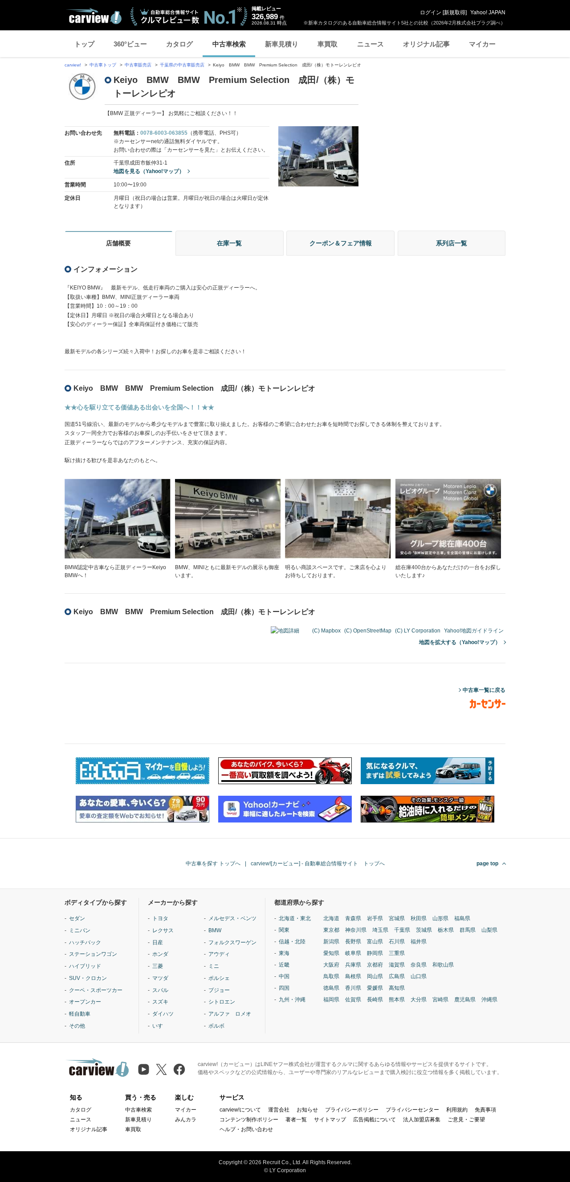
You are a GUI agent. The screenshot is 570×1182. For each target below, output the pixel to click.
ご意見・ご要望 (466, 1119)
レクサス (163, 930)
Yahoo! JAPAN (487, 12)
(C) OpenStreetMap (367, 630)
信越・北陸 (292, 941)
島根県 (353, 976)
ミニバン (79, 930)
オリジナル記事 (426, 44)
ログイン (430, 12)
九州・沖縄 (292, 999)
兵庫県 (353, 965)
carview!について (240, 1110)
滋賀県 (397, 965)
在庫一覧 (229, 243)
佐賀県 (353, 999)
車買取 (328, 44)
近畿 (284, 965)
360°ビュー (130, 44)
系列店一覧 (451, 243)
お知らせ (307, 1110)
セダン (77, 918)
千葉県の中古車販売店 (182, 64)
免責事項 (485, 1110)
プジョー (219, 990)
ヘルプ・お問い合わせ (246, 1129)
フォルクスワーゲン (232, 942)
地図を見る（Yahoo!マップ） (149, 171)
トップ (84, 44)
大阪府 (331, 965)
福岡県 (331, 999)
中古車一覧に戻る (484, 690)
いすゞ (160, 1026)
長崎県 (375, 999)
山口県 (419, 976)
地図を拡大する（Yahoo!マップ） (460, 642)
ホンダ (160, 954)
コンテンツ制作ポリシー (249, 1119)
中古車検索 (229, 44)
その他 (77, 1026)
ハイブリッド (85, 966)
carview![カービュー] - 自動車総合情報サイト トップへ (318, 863)
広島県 (397, 976)
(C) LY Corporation (417, 630)
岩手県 (375, 918)
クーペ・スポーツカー (95, 990)
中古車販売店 (138, 64)
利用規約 (457, 1110)
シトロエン (221, 1002)
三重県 (397, 953)
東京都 (331, 930)
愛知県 (331, 953)
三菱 (157, 966)
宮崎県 (440, 999)
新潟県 (331, 941)
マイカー (482, 44)
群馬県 (468, 930)
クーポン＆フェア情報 (340, 243)
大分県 (419, 999)
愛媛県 (375, 988)
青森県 (353, 918)
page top (487, 863)
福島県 (462, 918)
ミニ (213, 966)
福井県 (419, 941)
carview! (73, 64)
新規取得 (454, 12)
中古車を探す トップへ (213, 863)
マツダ (160, 978)
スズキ (160, 1002)
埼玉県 (380, 930)
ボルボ (216, 1026)
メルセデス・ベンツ (232, 918)
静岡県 (375, 953)
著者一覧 (296, 1119)
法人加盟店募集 (421, 1119)
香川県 (353, 988)
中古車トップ (103, 64)
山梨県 (489, 930)
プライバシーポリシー (352, 1110)
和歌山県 (443, 965)
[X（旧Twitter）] (161, 1069)
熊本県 (397, 999)
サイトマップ (330, 1119)
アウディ (219, 954)
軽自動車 (79, 1014)
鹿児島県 (465, 999)
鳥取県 (331, 976)
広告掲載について (374, 1119)
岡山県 (375, 976)
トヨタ (160, 918)
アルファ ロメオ (229, 1014)
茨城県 (424, 930)
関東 (284, 930)
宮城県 (397, 918)
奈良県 (419, 965)
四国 (284, 988)
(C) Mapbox (326, 630)
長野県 (353, 941)
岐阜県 (353, 953)
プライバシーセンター (412, 1110)
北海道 (331, 918)
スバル (160, 990)
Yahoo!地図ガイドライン (474, 630)
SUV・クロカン (88, 978)
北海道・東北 (295, 918)
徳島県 (331, 988)
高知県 (397, 988)
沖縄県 (489, 999)
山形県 (440, 918)
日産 (157, 942)
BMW (214, 930)
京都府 (375, 965)
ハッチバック (85, 942)
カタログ (179, 44)
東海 (284, 953)
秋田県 (419, 918)
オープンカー (85, 1002)
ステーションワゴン (93, 954)
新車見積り (281, 44)
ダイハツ (163, 1014)
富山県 (375, 941)
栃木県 (446, 930)
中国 (284, 976)
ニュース (370, 44)
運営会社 (278, 1110)
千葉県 (402, 930)
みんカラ (185, 1119)
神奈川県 (355, 930)
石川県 (397, 941)
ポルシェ (219, 978)
